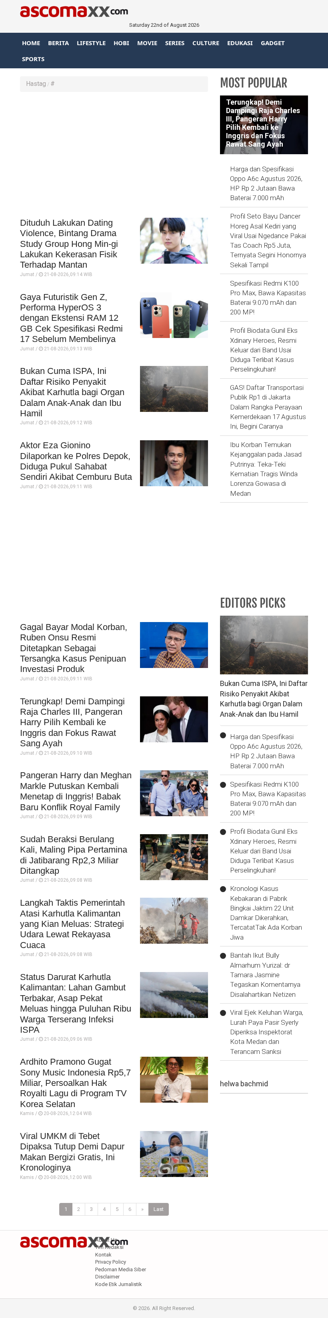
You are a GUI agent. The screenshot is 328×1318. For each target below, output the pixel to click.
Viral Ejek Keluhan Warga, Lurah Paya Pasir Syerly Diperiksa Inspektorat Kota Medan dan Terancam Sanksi (266, 1031)
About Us (106, 1240)
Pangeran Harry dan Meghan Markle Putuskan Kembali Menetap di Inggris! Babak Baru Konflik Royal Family (76, 791)
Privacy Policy (110, 1262)
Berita (58, 43)
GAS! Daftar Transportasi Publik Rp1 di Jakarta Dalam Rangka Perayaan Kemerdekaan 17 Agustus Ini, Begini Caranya (268, 407)
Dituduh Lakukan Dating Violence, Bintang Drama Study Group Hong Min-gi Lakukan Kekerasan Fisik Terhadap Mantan (69, 244)
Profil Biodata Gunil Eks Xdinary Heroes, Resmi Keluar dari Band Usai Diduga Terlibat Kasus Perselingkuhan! (264, 349)
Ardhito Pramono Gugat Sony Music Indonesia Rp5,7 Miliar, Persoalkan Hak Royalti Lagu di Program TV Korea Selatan (75, 1083)
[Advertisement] (114, 156)
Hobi (121, 43)
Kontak (103, 1255)
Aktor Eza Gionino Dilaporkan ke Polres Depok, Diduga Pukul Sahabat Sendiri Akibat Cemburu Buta (76, 461)
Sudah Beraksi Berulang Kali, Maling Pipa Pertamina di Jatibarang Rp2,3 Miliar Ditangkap (73, 855)
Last (159, 1209)
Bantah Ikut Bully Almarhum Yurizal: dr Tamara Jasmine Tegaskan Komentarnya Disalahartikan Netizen (265, 974)
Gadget (273, 43)
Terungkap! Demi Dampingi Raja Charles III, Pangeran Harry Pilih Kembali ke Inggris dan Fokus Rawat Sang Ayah (72, 722)
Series (174, 43)
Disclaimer (107, 1277)
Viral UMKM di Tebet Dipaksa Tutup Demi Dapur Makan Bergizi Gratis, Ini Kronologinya (72, 1152)
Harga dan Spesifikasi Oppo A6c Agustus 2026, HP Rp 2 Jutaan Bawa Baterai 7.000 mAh (266, 183)
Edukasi (240, 43)
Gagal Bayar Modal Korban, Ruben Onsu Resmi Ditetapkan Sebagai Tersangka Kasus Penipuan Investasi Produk (73, 648)
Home (31, 43)
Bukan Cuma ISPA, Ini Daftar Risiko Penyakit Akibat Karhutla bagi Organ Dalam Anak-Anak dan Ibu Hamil (72, 392)
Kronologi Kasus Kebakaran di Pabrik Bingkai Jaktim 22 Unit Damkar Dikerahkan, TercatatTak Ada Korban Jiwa (266, 913)
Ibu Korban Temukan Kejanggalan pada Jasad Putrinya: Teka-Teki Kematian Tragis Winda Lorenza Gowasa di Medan (266, 469)
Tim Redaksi (109, 1247)
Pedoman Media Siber (120, 1269)
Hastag (36, 83)
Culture (205, 43)
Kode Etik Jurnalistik (118, 1284)
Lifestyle (91, 43)
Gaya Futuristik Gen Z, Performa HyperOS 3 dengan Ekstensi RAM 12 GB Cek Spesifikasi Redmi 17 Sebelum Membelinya (71, 318)
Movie (147, 43)
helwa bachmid (244, 1083)
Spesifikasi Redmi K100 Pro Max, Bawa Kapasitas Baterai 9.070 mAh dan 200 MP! (268, 297)
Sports (33, 59)
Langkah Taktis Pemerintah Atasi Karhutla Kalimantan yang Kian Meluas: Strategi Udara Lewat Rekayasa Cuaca (72, 924)
